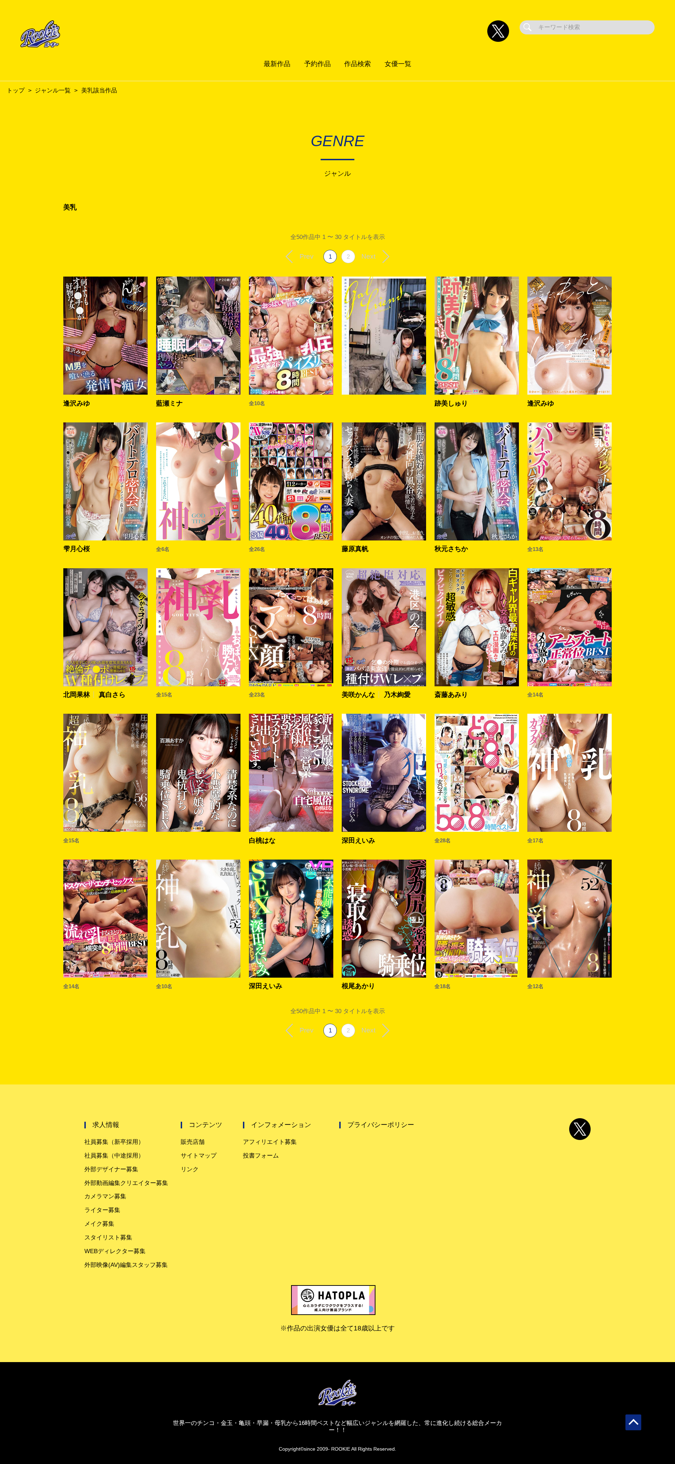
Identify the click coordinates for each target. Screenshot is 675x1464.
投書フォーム (261, 1155)
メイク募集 (99, 1223)
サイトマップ (199, 1155)
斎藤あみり (451, 694)
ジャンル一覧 (53, 90)
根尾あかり (358, 986)
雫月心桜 (76, 548)
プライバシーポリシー (380, 1124)
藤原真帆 (355, 548)
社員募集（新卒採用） (114, 1142)
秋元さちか (451, 548)
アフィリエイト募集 (270, 1142)
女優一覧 (398, 63)
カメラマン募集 (105, 1196)
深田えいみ (358, 840)
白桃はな (262, 840)
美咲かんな (358, 694)
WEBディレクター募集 (115, 1251)
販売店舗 (193, 1142)
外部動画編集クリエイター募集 (126, 1183)
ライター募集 (102, 1210)
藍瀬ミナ (169, 403)
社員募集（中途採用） (114, 1155)
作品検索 (357, 63)
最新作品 (277, 63)
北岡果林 (76, 694)
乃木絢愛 (397, 694)
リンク (190, 1169)
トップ (16, 90)
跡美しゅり (451, 403)
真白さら (112, 694)
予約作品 (317, 63)
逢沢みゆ (76, 403)
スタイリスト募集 (108, 1237)
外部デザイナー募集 (111, 1169)
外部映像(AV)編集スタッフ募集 (126, 1265)
